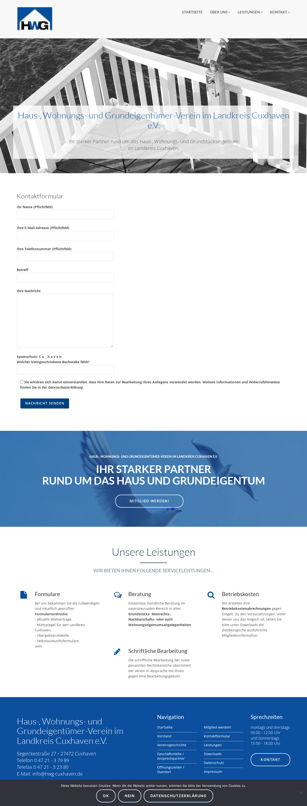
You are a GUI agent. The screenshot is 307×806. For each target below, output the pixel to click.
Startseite (192, 12)
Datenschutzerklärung (65, 387)
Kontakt (279, 12)
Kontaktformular (217, 736)
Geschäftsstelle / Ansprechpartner (171, 756)
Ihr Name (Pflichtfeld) (35, 207)
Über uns (219, 12)
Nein (130, 796)
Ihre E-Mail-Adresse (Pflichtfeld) (43, 227)
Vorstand (164, 736)
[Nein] (301, 792)
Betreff (22, 269)
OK (106, 796)
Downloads (213, 754)
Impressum (213, 771)
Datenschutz (214, 762)
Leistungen (249, 12)
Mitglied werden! (149, 500)
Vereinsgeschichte (171, 745)
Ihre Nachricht (29, 291)
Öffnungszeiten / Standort (170, 769)
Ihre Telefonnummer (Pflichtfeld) (44, 249)
